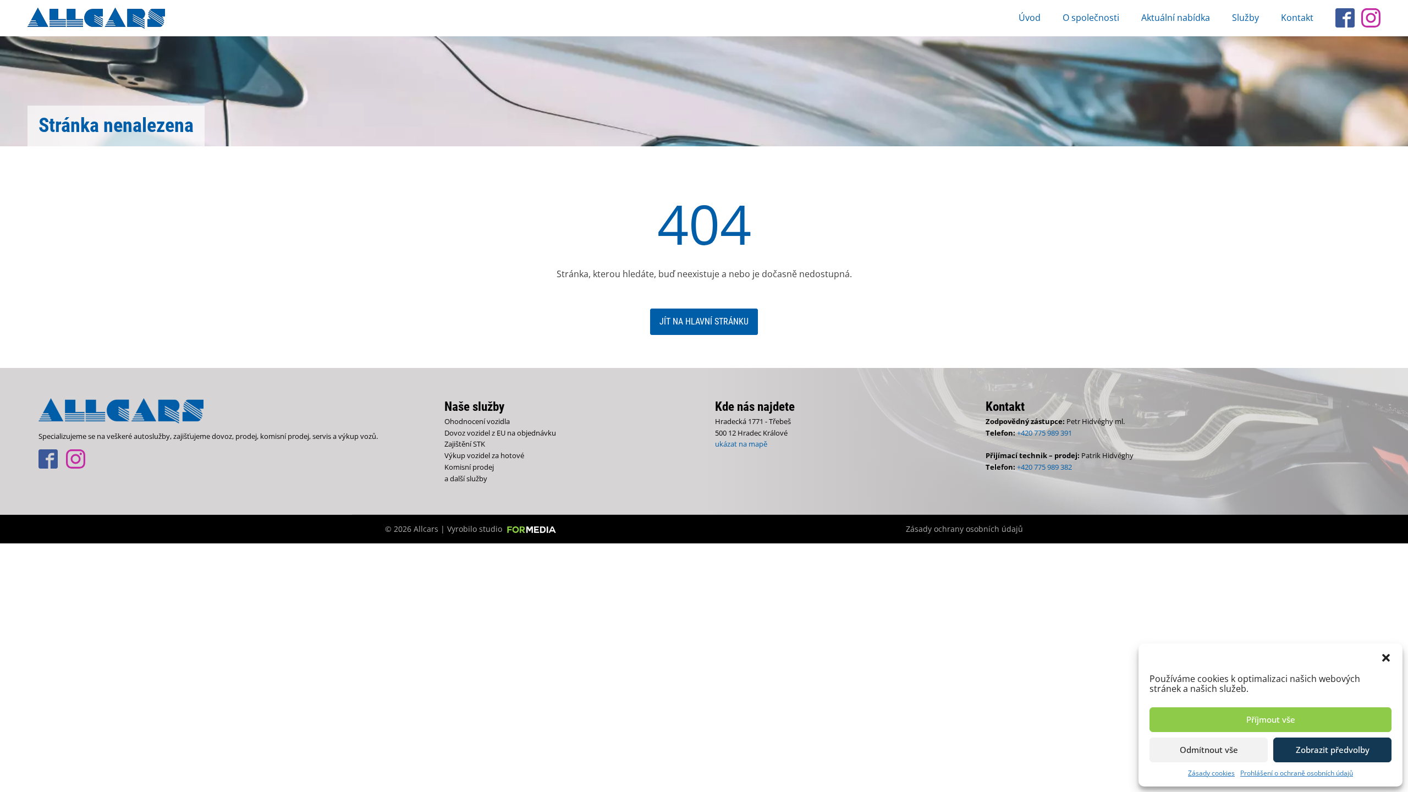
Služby (1245, 18)
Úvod (1030, 18)
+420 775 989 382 (1044, 467)
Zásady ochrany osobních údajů (964, 529)
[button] (1386, 657)
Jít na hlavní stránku (704, 321)
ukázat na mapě (741, 444)
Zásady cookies (1211, 773)
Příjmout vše (1270, 719)
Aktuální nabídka (1175, 18)
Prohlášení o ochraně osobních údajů (1296, 773)
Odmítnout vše (1209, 749)
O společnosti (1091, 18)
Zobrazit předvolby (1333, 749)
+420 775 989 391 (1044, 433)
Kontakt (1297, 18)
